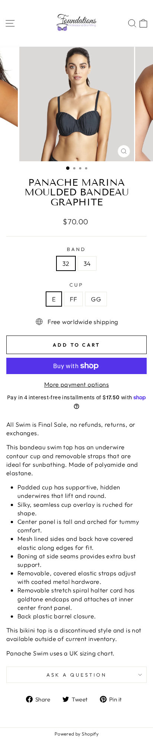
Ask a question (76, 675)
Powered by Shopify (76, 734)
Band (76, 249)
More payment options (76, 384)
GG (96, 299)
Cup (76, 285)
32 (65, 263)
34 (87, 263)
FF (73, 299)
